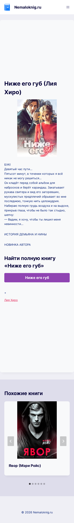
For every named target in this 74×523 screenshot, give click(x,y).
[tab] (30, 484)
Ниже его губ (37, 278)
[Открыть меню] (67, 7)
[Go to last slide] (11, 441)
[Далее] (63, 441)
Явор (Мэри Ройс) (25, 465)
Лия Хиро (11, 300)
